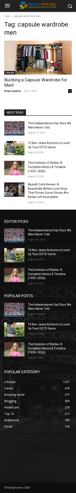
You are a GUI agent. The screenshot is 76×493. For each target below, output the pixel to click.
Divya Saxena (12, 90)
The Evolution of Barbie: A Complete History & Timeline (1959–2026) (47, 167)
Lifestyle (9, 72)
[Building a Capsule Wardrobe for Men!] (38, 58)
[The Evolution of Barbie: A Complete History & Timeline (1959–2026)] (14, 168)
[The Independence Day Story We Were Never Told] (14, 128)
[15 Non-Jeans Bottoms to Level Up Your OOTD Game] (14, 148)
